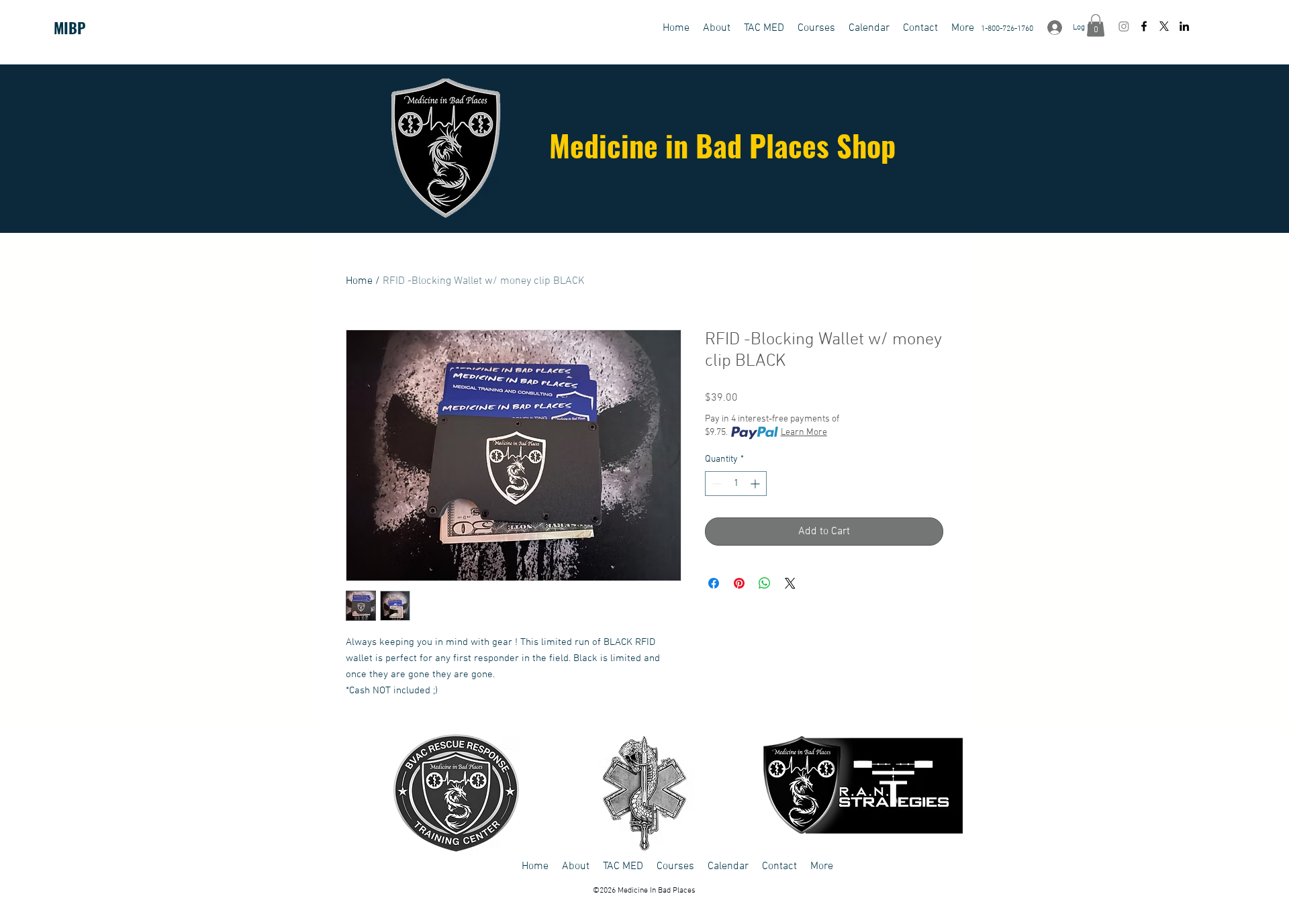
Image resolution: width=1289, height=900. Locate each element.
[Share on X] (790, 583)
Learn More (804, 432)
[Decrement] (715, 483)
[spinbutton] (736, 483)
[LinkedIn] (1184, 26)
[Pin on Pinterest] (739, 583)
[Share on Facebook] (714, 583)
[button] (764, 28)
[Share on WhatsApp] (765, 583)
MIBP (70, 27)
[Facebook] (1144, 26)
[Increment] (756, 483)
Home (359, 281)
